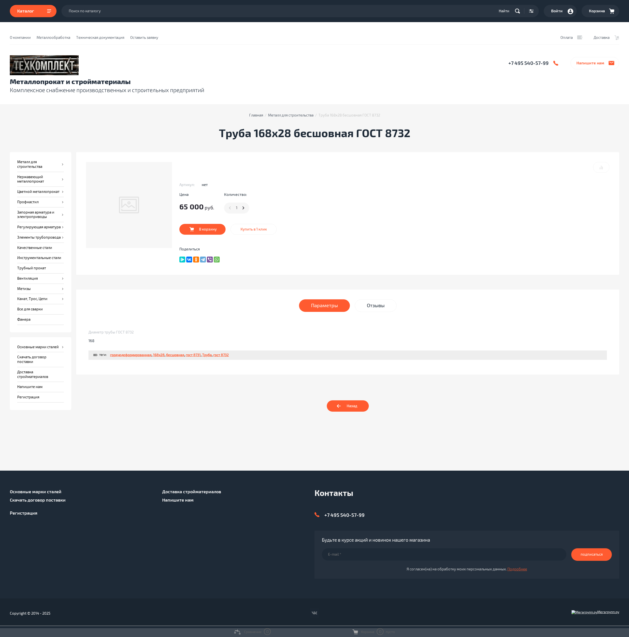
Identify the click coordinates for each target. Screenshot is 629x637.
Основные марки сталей (35, 491)
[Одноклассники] (196, 259)
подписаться (592, 554)
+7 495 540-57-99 (528, 63)
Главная (256, 115)
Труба (207, 355)
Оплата (566, 37)
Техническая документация (100, 37)
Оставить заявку (144, 37)
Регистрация (23, 513)
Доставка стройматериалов (191, 491)
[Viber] (210, 259)
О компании (20, 37)
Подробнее (517, 569)
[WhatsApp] (217, 259)
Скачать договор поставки (38, 500)
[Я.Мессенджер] (182, 259)
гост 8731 (193, 355)
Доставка (602, 37)
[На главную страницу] (117, 65)
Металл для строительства (291, 115)
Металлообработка (53, 37)
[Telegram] (203, 259)
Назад (352, 406)
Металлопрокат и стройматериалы (70, 82)
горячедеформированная (131, 355)
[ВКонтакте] (189, 259)
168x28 (159, 355)
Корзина (597, 11)
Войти (557, 11)
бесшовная (175, 355)
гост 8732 (221, 355)
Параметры (324, 306)
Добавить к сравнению (601, 167)
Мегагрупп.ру (608, 612)
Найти (504, 11)
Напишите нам (590, 63)
